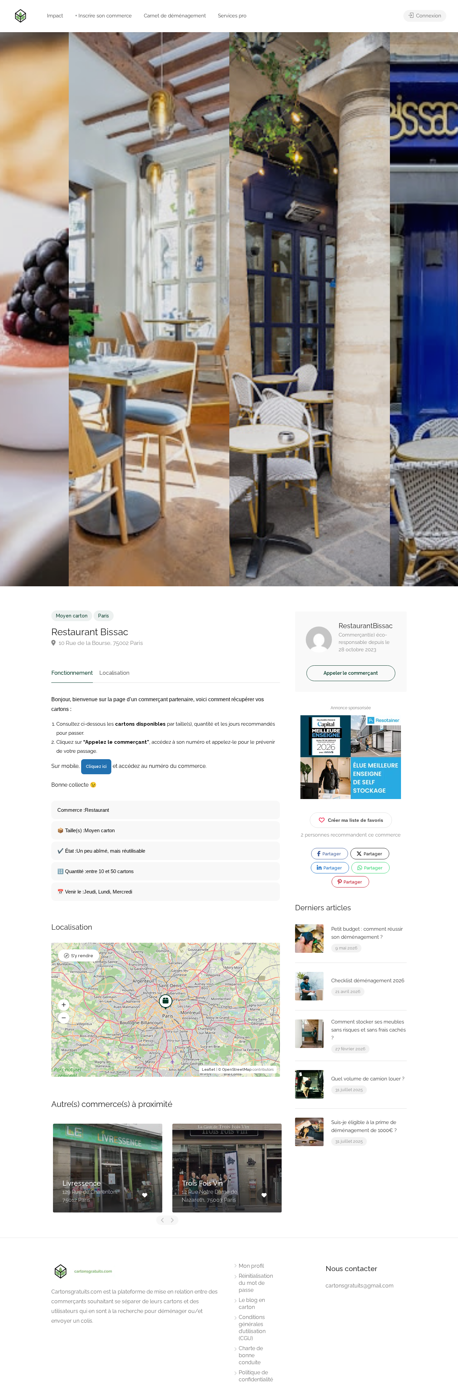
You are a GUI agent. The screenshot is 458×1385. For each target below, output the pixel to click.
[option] (309, 309)
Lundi (104, 892)
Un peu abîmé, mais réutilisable (110, 851)
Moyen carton (72, 615)
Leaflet (208, 1069)
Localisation (114, 673)
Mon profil (251, 1266)
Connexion (428, 16)
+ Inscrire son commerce (103, 16)
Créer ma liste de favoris (355, 820)
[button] (63, 1004)
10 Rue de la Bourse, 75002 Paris (100, 643)
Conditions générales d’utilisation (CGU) (252, 1327)
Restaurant (97, 810)
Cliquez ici (96, 766)
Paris (103, 615)
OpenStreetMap (236, 1069)
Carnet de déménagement (175, 16)
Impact (55, 16)
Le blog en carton (252, 1303)
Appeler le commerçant (351, 673)
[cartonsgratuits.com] (20, 15)
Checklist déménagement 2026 (367, 981)
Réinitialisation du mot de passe (256, 1283)
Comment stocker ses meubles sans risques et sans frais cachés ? (368, 1030)
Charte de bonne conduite (251, 1355)
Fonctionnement (72, 673)
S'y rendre (82, 955)
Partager (331, 853)
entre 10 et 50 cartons (110, 871)
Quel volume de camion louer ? (367, 1079)
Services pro (232, 16)
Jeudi (90, 892)
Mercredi (122, 892)
